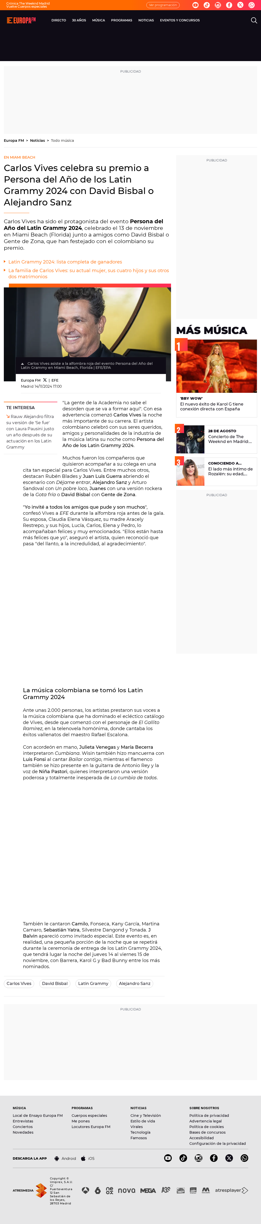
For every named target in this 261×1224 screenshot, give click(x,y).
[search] (254, 20)
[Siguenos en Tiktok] (207, 5)
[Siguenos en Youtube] (195, 5)
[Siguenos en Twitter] (240, 5)
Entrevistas (23, 1121)
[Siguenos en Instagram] (218, 5)
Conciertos (23, 1126)
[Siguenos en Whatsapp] (252, 5)
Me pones (81, 1121)
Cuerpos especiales (89, 1115)
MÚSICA (98, 20)
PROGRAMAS (121, 20)
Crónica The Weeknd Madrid (28, 3)
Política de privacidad (209, 1115)
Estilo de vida (142, 1121)
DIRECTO (58, 20)
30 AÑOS (79, 20)
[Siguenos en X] (229, 1160)
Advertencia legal (205, 1121)
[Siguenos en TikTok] (183, 1160)
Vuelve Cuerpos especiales (26, 6)
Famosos (138, 1138)
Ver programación (163, 5)
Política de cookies (206, 1126)
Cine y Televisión (145, 1115)
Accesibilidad (201, 1138)
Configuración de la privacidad (217, 1143)
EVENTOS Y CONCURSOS (180, 20)
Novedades (23, 1132)
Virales (136, 1126)
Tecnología (140, 1132)
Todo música (62, 140)
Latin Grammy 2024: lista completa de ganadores (65, 262)
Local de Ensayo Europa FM (38, 1115)
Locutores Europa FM (91, 1126)
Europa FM (14, 140)
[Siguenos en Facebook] (229, 5)
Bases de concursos (207, 1132)
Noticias (38, 140)
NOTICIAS (146, 20)
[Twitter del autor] (45, 380)
